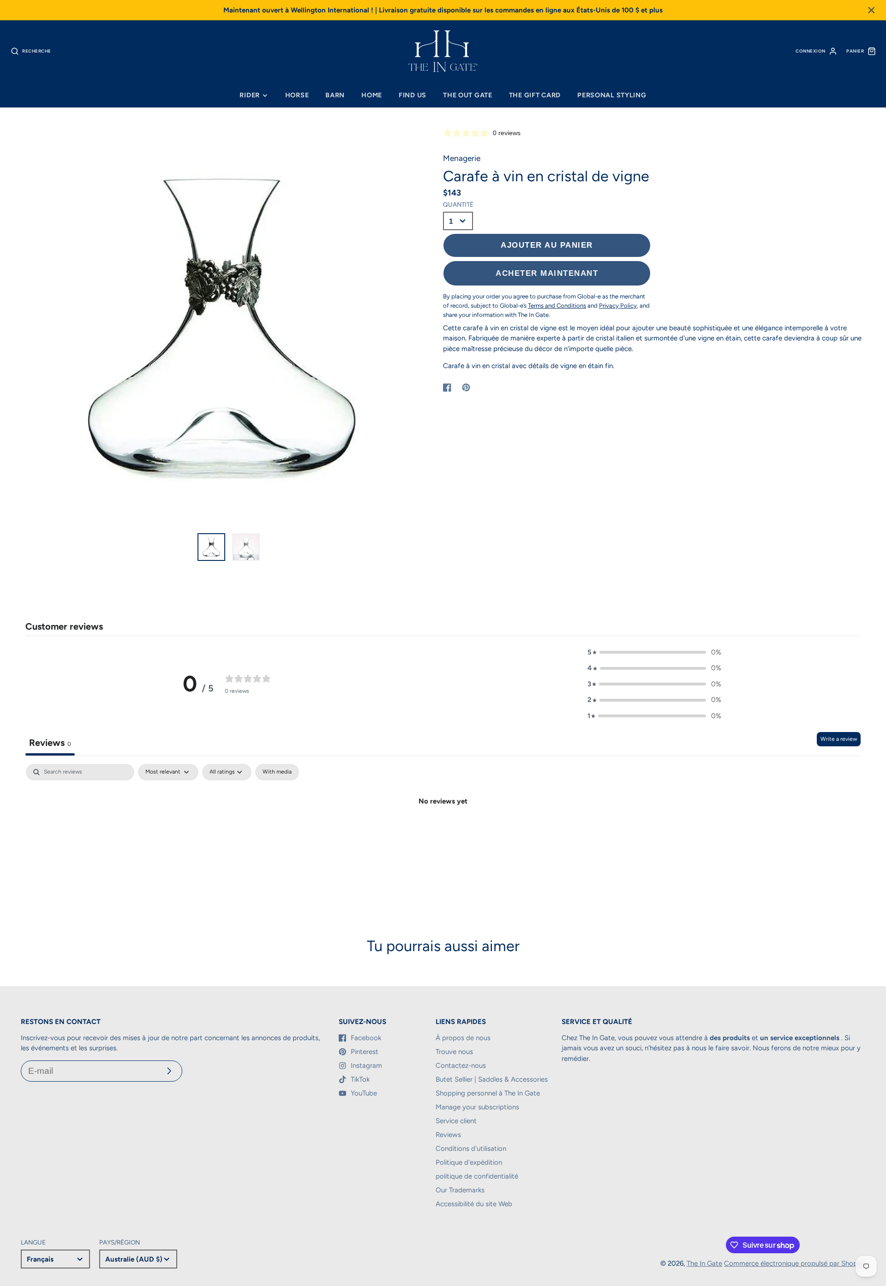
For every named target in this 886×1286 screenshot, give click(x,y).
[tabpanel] (443, 832)
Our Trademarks (460, 1190)
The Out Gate (467, 95)
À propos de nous (463, 1038)
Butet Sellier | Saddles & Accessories (492, 1079)
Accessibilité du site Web (474, 1204)
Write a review (838, 739)
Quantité (458, 204)
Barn (335, 95)
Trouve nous (454, 1052)
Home (371, 95)
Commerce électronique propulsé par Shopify (794, 1263)
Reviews (448, 1135)
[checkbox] (277, 772)
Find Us (412, 95)
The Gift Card (535, 95)
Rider (249, 95)
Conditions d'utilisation (471, 1148)
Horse (297, 95)
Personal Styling (612, 95)
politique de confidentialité (477, 1176)
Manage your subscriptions (477, 1107)
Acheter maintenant (547, 273)
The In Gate (704, 1263)
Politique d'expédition (469, 1162)
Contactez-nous (461, 1065)
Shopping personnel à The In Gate (488, 1093)
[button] (654, 652)
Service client (456, 1121)
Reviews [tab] (50, 742)
